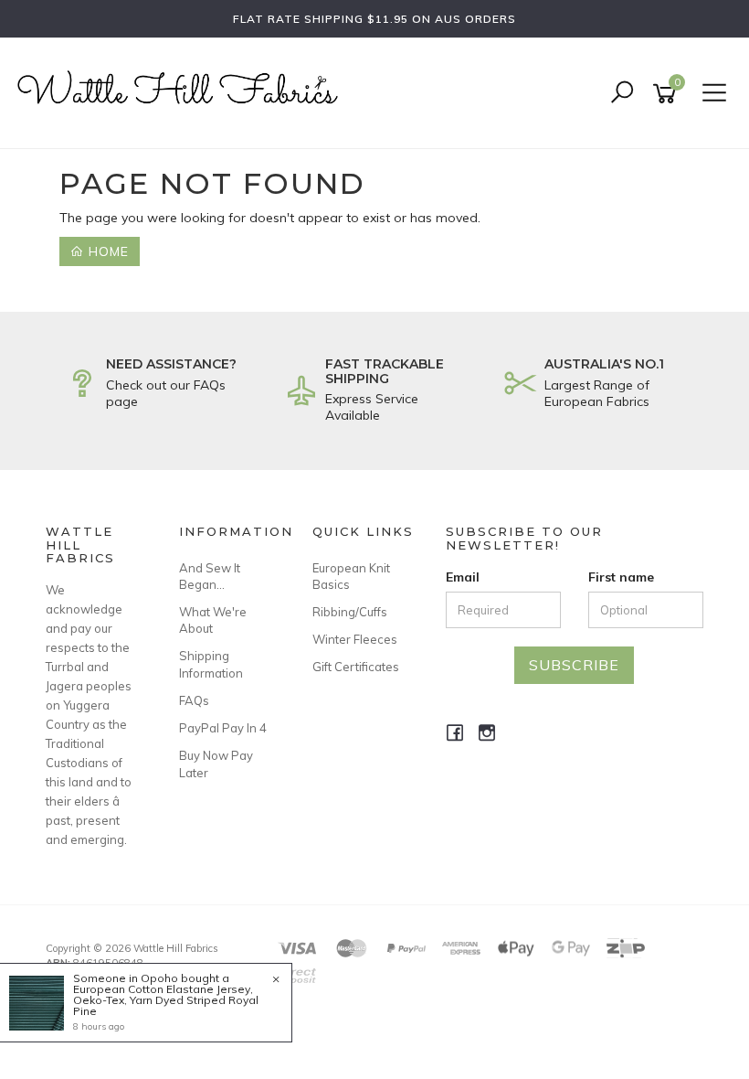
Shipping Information (211, 663)
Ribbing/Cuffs (349, 611)
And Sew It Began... (209, 576)
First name (621, 577)
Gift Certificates (355, 666)
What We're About (213, 620)
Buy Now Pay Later (216, 763)
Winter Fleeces (354, 639)
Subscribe (574, 665)
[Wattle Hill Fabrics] (183, 92)
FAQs (194, 700)
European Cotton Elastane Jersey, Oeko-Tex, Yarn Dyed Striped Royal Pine (165, 1000)
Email (463, 577)
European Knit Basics (351, 576)
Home (106, 251)
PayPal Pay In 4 (223, 728)
